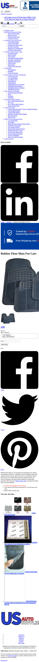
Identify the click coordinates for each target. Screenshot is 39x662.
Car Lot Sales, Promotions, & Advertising (15, 74)
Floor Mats (11, 122)
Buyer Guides (12, 55)
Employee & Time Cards (15, 45)
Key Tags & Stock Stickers (15, 104)
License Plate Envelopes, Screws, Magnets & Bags (22, 109)
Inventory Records (13, 47)
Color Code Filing (13, 43)
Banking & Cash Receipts (15, 48)
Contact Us (21, 636)
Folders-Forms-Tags (14, 37)
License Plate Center (9, 107)
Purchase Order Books (14, 50)
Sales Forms (11, 65)
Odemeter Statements (14, 61)
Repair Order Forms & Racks (16, 129)
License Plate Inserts (14, 112)
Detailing (10, 71)
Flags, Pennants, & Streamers (12, 91)
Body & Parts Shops (14, 33)
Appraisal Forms (13, 53)
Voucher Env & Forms (14, 66)
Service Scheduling (13, 135)
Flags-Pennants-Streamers (15, 93)
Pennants (10, 96)
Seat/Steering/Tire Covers (15, 130)
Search (22, 26)
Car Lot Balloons (13, 78)
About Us (21, 635)
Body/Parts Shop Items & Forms (12, 32)
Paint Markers (12, 81)
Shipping (21, 640)
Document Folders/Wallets (15, 58)
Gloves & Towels (13, 38)
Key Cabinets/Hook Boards (16, 101)
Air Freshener (12, 70)
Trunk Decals (12, 83)
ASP (3, 327)
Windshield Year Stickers (15, 86)
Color (3, 335)
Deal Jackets (11, 56)
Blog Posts (21, 643)
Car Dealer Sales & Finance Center (13, 51)
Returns (21, 638)
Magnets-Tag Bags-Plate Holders (17, 114)
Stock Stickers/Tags (13, 106)
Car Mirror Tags (12, 79)
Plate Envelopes (12, 115)
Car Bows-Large (13, 76)
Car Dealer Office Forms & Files (12, 40)
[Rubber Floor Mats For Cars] (8, 323)
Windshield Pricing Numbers (16, 88)
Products (8, 222)
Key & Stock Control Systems (12, 99)
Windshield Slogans (13, 89)
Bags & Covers (12, 35)
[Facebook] (19, 182)
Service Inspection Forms (15, 134)
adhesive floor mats (20, 481)
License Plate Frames (14, 111)
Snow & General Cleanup (15, 137)
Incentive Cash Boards (14, 60)
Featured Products (9, 138)
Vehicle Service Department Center (13, 119)
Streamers (11, 97)
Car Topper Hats (13, 120)
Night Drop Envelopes (14, 125)
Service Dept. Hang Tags (15, 132)
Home (2, 222)
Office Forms (12, 63)
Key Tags (11, 102)
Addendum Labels (9, 30)
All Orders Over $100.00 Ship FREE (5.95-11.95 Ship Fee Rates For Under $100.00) (20, 18)
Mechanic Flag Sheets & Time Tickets (19, 124)
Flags (9, 94)
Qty (2, 341)
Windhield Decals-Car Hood (16, 84)
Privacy (21, 641)
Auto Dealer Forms (13, 42)
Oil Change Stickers (14, 127)
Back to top (4, 660)
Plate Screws (11, 117)
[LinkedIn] (19, 220)
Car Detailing (7, 68)
